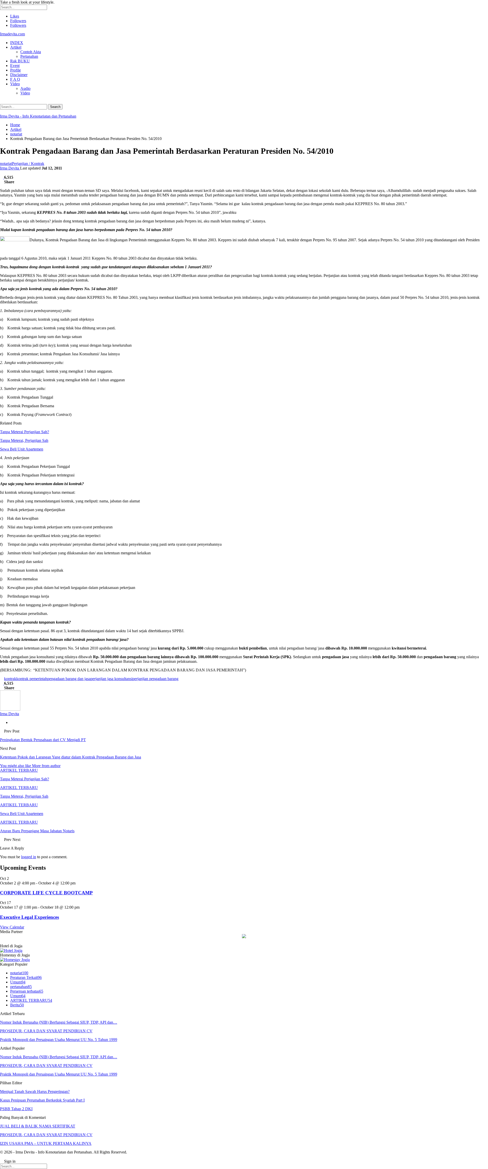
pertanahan (21, 986)
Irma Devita (10, 168)
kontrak (10, 679)
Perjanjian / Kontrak (28, 163)
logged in (28, 857)
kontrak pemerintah (31, 679)
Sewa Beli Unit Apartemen (21, 449)
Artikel (15, 47)
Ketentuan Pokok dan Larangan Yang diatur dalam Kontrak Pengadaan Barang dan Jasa (70, 757)
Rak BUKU (20, 61)
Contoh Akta (30, 52)
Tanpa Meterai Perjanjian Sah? (24, 432)
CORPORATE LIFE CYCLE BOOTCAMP (46, 892)
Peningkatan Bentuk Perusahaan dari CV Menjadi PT (43, 740)
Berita (17, 1005)
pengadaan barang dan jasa (68, 679)
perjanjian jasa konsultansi (111, 679)
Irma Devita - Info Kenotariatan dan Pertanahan (38, 116)
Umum (17, 982)
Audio (25, 88)
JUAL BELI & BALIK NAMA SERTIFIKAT (37, 1126)
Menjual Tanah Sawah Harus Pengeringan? (35, 1091)
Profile (15, 70)
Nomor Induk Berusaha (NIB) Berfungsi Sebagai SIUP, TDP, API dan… (58, 1022)
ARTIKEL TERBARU (19, 770)
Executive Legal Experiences (29, 917)
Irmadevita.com (12, 34)
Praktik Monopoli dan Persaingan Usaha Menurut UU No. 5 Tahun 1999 (58, 1039)
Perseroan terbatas (26, 991)
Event (15, 65)
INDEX (16, 42)
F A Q (15, 79)
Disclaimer (18, 75)
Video (15, 84)
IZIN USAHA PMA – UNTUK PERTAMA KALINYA (46, 1143)
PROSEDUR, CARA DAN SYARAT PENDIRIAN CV (46, 1031)
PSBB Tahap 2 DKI (16, 1109)
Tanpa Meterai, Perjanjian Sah (24, 440)
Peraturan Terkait (26, 977)
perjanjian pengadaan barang (155, 679)
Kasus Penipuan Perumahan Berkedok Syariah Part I (42, 1100)
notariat (6, 163)
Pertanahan (29, 56)
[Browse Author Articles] (10, 709)
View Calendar (12, 927)
